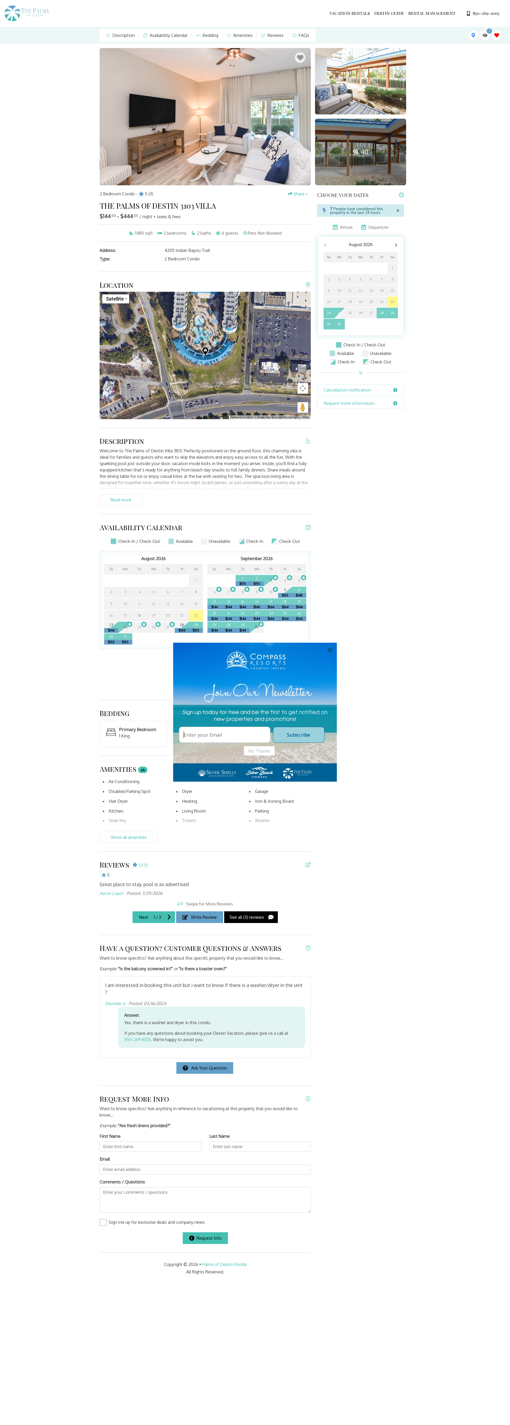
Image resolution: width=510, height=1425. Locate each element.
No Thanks (259, 751)
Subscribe (298, 734)
